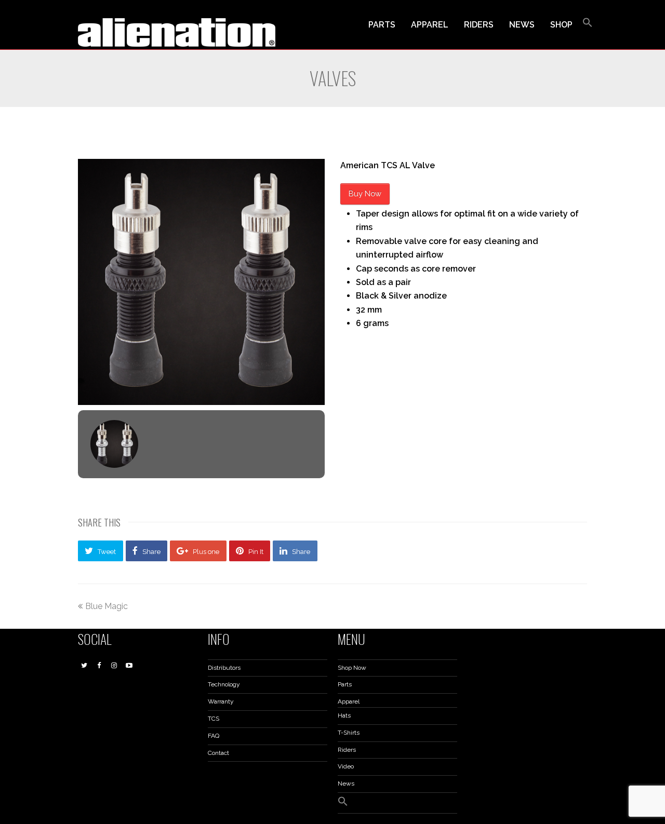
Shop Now (352, 667)
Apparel (349, 701)
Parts (345, 684)
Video (346, 766)
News (346, 783)
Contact (218, 753)
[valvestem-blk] (201, 282)
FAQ (213, 735)
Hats (344, 715)
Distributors (224, 667)
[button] (587, 25)
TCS (213, 718)
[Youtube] (129, 665)
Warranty (221, 701)
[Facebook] (99, 665)
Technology (224, 684)
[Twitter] (84, 665)
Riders (347, 749)
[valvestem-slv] (114, 444)
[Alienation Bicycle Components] (176, 32)
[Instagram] (114, 665)
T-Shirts (349, 732)
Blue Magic (106, 606)
